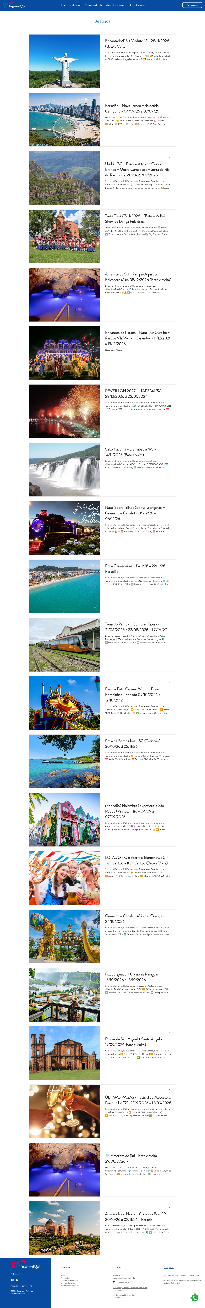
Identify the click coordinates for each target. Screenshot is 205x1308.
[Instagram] (12, 1280)
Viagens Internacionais (69, 1280)
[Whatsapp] (114, 1282)
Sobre (63, 1275)
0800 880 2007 (118, 1297)
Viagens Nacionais (68, 1283)
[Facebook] (17, 1280)
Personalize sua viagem (70, 1285)
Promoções (65, 1278)
